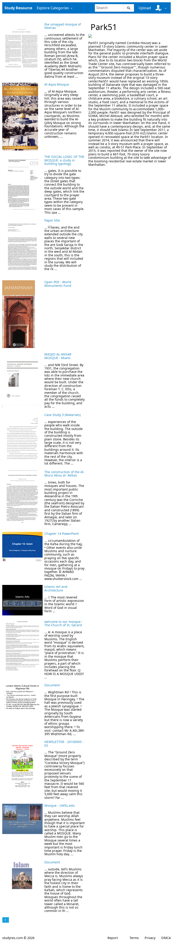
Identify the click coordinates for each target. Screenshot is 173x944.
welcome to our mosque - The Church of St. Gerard (63, 623)
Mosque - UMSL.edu (59, 805)
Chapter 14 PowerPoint (61, 533)
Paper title (52, 220)
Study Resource (18, 7)
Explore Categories (53, 7)
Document (52, 685)
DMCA (166, 938)
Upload (145, 7)
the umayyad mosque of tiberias (62, 26)
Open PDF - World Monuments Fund (57, 283)
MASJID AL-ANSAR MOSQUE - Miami (57, 356)
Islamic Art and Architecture (55, 588)
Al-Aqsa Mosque (56, 84)
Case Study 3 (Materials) (62, 415)
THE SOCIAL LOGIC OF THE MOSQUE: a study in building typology (64, 160)
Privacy (150, 938)
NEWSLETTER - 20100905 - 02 (64, 743)
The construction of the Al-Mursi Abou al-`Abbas (64, 473)
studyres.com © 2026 (18, 938)
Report (112, 938)
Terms (134, 938)
